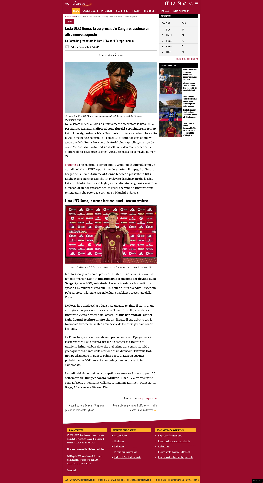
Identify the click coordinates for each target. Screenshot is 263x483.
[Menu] (197, 3)
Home (67, 16)
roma (154, 398)
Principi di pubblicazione (125, 451)
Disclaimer (119, 440)
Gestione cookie (257, 481)
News (76, 10)
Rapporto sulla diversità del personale (175, 457)
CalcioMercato (90, 10)
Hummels (71, 164)
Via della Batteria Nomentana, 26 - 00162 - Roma (176, 479)
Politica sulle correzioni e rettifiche (174, 440)
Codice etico (163, 446)
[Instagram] (179, 3)
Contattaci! (71, 470)
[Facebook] (167, 3)
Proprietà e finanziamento (170, 435)
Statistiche (122, 10)
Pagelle (165, 10)
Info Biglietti (150, 10)
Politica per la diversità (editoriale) (174, 451)
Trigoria (136, 10)
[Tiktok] (184, 3)
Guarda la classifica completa (187, 58)
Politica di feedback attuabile (127, 457)
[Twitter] (173, 3)
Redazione (119, 446)
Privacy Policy (120, 435)
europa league (144, 398)
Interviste (106, 10)
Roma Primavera (181, 10)
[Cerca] (191, 3)
